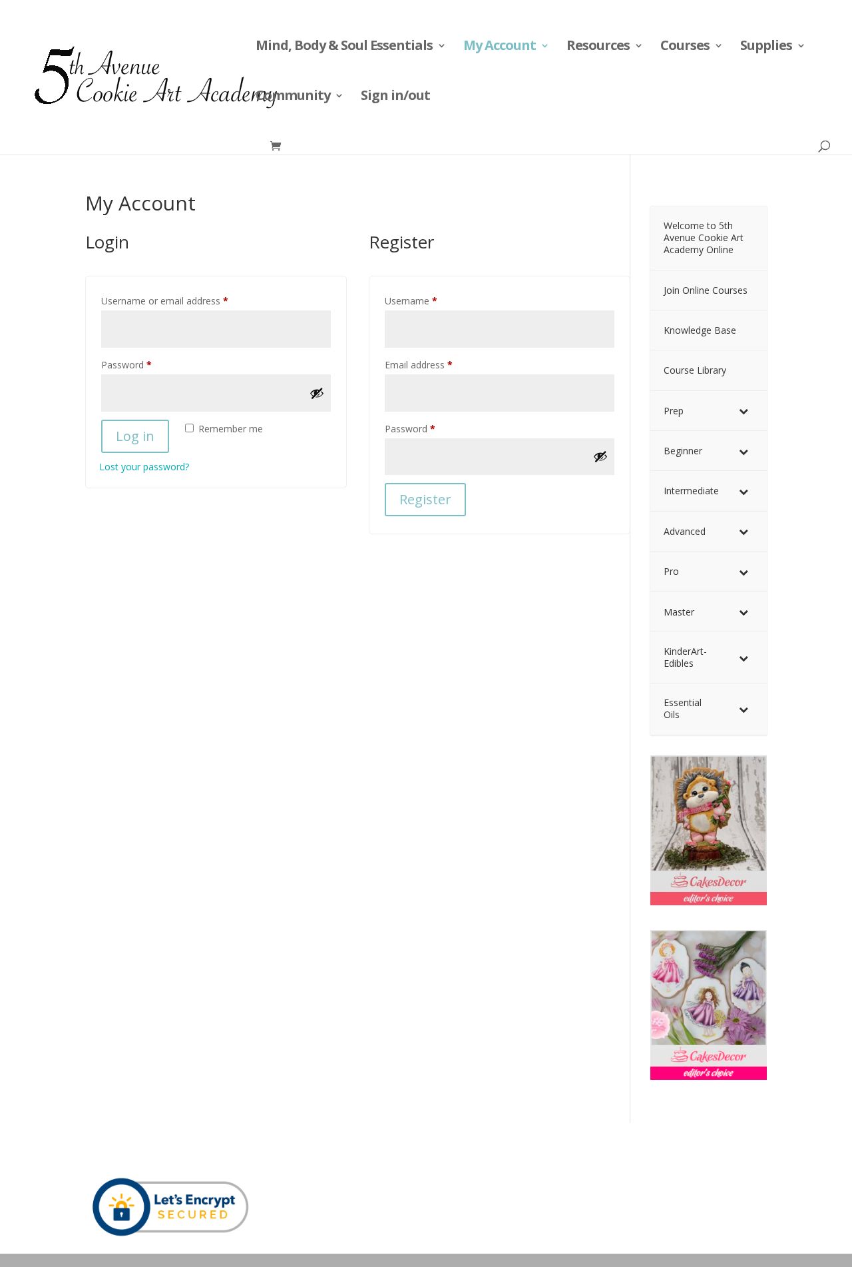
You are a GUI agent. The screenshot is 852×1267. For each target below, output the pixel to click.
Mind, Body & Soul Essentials (344, 47)
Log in (135, 436)
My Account (499, 47)
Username (430, 300)
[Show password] (317, 393)
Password (145, 364)
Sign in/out (395, 97)
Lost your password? (144, 466)
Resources (598, 47)
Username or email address (183, 300)
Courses (685, 47)
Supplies (766, 47)
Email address (437, 364)
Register (425, 499)
